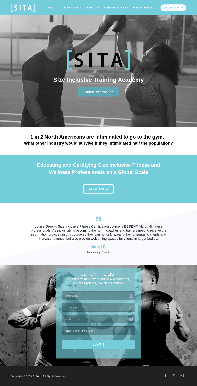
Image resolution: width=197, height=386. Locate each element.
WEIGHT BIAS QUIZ (144, 7)
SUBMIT (98, 344)
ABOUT (52, 7)
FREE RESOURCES (115, 7)
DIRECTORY (92, 7)
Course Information (98, 92)
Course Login (171, 7)
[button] (98, 330)
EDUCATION (71, 7)
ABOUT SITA (98, 189)
